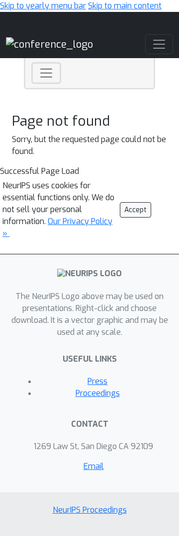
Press (97, 381)
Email (94, 466)
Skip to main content (125, 5)
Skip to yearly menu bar (43, 5)
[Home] (49, 44)
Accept (135, 210)
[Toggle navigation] (46, 73)
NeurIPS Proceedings (90, 510)
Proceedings (98, 393)
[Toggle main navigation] (159, 44)
